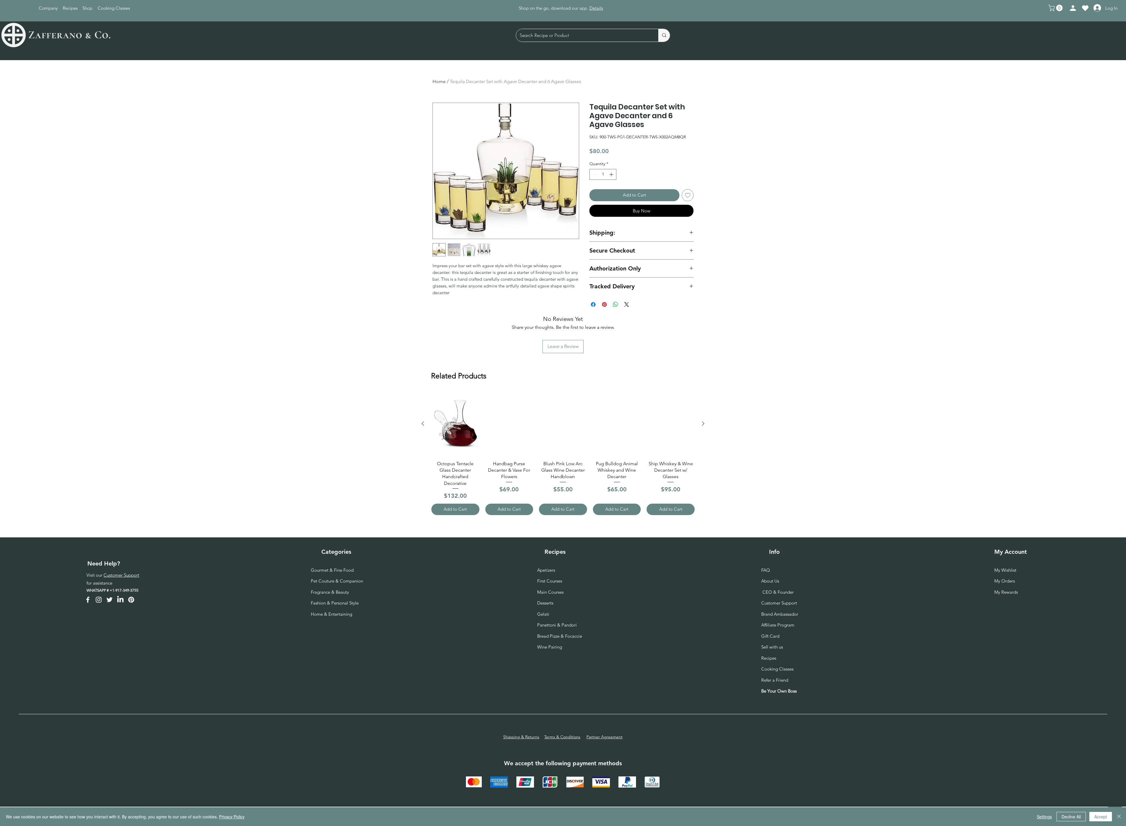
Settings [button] (1044, 817)
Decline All (1071, 817)
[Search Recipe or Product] (664, 35)
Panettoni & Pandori (557, 625)
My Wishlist (1005, 570)
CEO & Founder (777, 592)
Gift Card (770, 636)
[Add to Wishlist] (688, 195)
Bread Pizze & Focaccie (559, 636)
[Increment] (611, 174)
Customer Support (121, 575)
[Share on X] (626, 304)
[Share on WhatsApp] (615, 304)
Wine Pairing (549, 647)
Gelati (543, 614)
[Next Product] (703, 423)
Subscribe (588, 8)
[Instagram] (99, 600)
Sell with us (772, 647)
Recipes (768, 658)
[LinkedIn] (120, 600)
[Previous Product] (422, 423)
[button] (1056, 8)
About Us (770, 581)
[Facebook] (88, 600)
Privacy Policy (232, 817)
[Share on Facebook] (593, 304)
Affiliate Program (777, 625)
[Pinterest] (131, 600)
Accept (1100, 817)
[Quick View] (455, 424)
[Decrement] (594, 174)
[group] (563, 453)
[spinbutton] (603, 174)
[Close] (1118, 816)
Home (439, 81)
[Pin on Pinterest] (604, 304)
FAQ (765, 570)
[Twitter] (109, 600)
